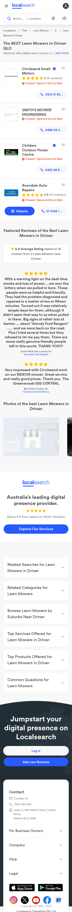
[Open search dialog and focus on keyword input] (7, 18)
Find (24, 30)
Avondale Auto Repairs (36, 354)
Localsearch (9, 30)
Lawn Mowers (41, 30)
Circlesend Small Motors (36, 391)
